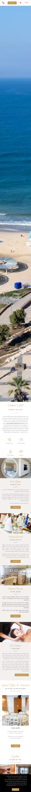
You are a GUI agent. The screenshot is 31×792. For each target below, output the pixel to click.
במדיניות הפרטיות (11, 785)
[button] (22, 675)
